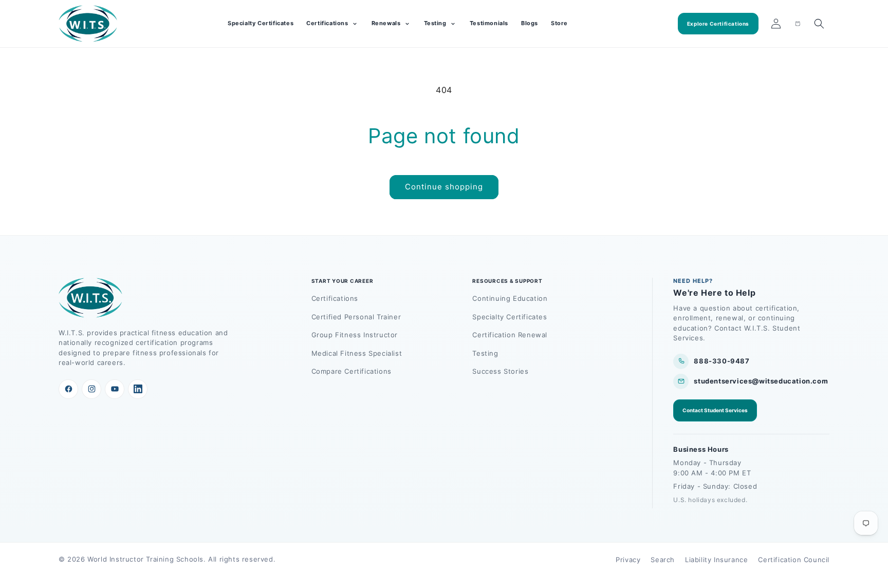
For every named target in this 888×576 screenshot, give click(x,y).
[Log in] (776, 23)
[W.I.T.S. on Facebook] (68, 389)
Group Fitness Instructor (354, 335)
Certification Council (793, 559)
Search (663, 559)
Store (559, 23)
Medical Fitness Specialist (356, 353)
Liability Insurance (716, 559)
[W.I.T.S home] (88, 23)
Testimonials (489, 23)
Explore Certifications (718, 24)
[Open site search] (819, 23)
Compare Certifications (351, 371)
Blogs (529, 23)
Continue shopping (444, 186)
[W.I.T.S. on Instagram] (91, 389)
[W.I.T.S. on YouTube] (114, 389)
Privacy (628, 559)
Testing (485, 353)
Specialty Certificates (260, 23)
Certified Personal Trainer (356, 317)
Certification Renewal (509, 335)
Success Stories (500, 371)
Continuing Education (509, 298)
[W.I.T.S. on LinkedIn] (137, 389)
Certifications (334, 298)
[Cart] (797, 23)
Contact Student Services (715, 410)
